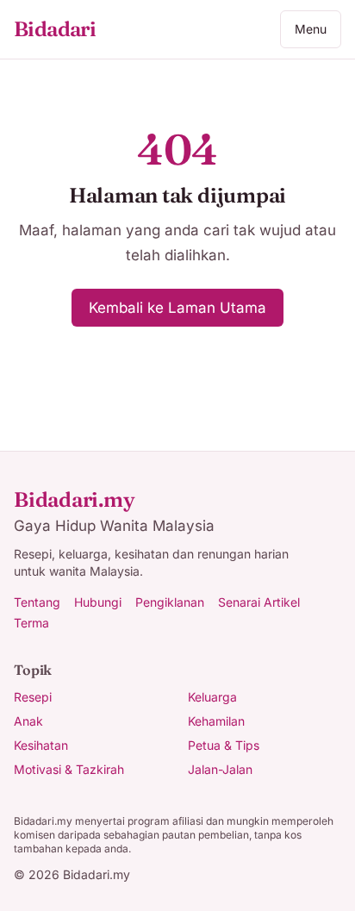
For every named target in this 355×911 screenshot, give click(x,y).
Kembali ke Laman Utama (177, 307)
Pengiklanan (169, 602)
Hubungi (97, 602)
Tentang (37, 602)
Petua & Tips (223, 745)
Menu (311, 29)
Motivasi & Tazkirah (69, 769)
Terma (31, 622)
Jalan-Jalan (220, 769)
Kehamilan (216, 721)
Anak (28, 721)
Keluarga (212, 696)
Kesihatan (41, 745)
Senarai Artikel (259, 602)
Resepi (33, 696)
